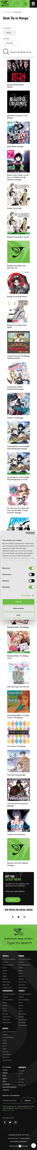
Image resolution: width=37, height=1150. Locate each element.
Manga (10, 12)
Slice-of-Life (6, 985)
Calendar (5, 1073)
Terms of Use (10, 1110)
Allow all (18, 602)
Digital (5, 1028)
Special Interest (7, 988)
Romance (5, 979)
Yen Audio (21, 1079)
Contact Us (6, 1090)
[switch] (32, 574)
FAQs (4, 1081)
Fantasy (5, 970)
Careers (5, 1078)
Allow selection (18, 608)
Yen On (20, 1073)
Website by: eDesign (18, 1146)
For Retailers (6, 1084)
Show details (25, 595)
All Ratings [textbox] (9, 43)
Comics (21, 991)
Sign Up (28, 1101)
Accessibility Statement (18, 1141)
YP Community (7, 1067)
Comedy (5, 962)
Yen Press (21, 1071)
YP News (5, 1070)
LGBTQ (5, 976)
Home (5, 12)
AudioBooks (8, 991)
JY (19, 1076)
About (4, 1076)
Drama (5, 968)
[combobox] (9, 32)
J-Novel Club (22, 1085)
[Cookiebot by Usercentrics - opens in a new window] (26, 533)
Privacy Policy (27, 1108)
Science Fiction (7, 982)
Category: (7, 28)
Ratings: (6, 39)
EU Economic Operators (9, 1087)
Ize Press (21, 1082)
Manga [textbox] (8, 33)
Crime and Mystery (8, 965)
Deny (18, 615)
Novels (6, 956)
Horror (5, 973)
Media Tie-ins (22, 1014)
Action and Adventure (9, 959)
